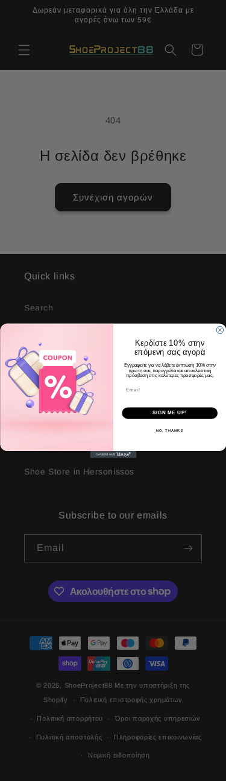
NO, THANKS (169, 430)
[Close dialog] (220, 330)
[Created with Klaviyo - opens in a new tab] (113, 454)
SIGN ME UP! (169, 412)
